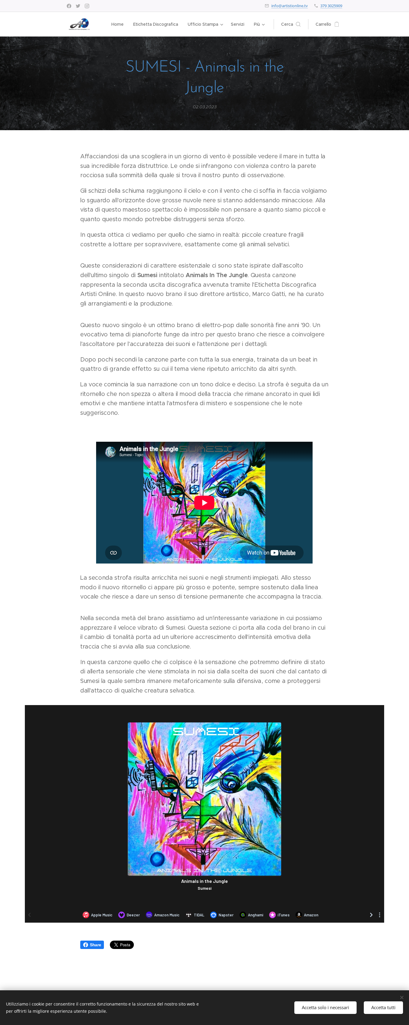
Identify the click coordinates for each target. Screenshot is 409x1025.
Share (95, 944)
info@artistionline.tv (289, 5)
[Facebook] (69, 6)
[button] (291, 24)
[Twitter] (78, 6)
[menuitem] (119, 24)
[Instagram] (87, 6)
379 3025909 (331, 5)
